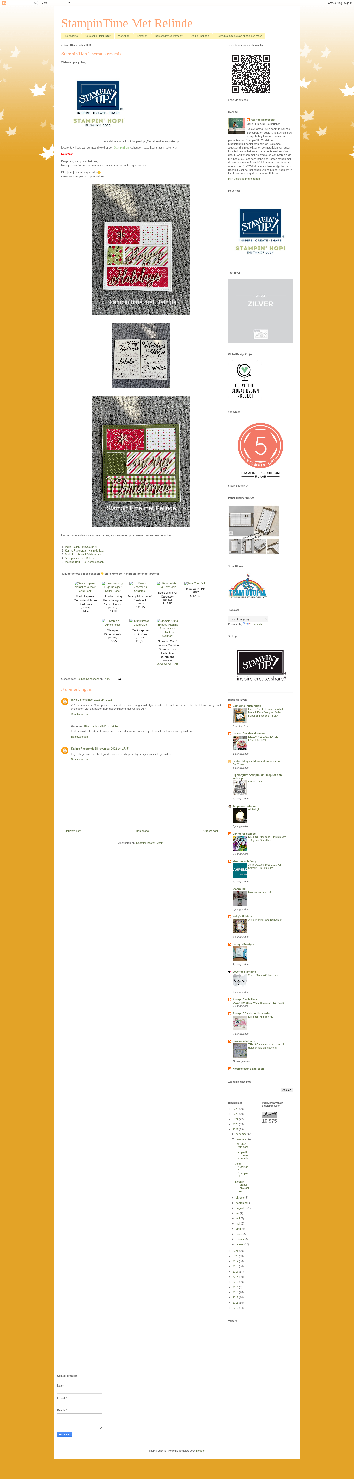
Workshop (123, 36)
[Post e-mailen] (119, 678)
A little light (254, 809)
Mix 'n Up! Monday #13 (261, 1016)
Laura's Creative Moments (249, 733)
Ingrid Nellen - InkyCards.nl (81, 546)
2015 (236, 1281)
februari (240, 1239)
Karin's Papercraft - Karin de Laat (84, 550)
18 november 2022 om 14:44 (101, 726)
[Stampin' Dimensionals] (112, 624)
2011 (236, 1302)
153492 (112, 607)
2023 (236, 1124)
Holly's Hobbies (242, 916)
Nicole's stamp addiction (248, 1068)
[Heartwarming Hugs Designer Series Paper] (112, 590)
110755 (140, 637)
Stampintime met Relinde (80, 558)
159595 (85, 607)
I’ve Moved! (239, 764)
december (242, 1134)
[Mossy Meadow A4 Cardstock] (140, 590)
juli (238, 1213)
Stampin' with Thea (245, 999)
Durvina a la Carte (244, 1041)
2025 (236, 1113)
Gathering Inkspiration (247, 705)
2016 (236, 1276)
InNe (74, 699)
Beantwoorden (79, 714)
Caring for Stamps (244, 833)
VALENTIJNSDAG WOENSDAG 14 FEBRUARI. (259, 1002)
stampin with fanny (245, 861)
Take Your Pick (195, 588)
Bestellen (142, 36)
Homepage (142, 830)
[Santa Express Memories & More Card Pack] (85, 590)
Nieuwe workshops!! (259, 892)
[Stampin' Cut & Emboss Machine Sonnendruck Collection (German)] (167, 635)
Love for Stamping (244, 971)
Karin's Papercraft (82, 748)
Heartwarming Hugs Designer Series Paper (112, 600)
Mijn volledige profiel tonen (244, 178)
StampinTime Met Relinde (127, 23)
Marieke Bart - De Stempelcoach (84, 561)
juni (238, 1218)
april (239, 1228)
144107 (195, 592)
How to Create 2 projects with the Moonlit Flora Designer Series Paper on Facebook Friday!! (266, 712)
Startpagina (71, 36)
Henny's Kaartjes (243, 944)
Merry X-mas (255, 781)
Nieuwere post (72, 830)
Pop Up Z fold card (241, 1145)
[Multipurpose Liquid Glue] (140, 624)
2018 (236, 1266)
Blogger (200, 1450)
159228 (167, 600)
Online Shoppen (200, 36)
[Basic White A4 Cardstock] (167, 587)
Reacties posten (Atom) (150, 842)
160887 (167, 660)
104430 (112, 637)
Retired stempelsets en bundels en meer (239, 36)
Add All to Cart (167, 664)
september (242, 1202)
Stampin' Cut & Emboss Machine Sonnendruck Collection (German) (168, 649)
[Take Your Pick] (195, 583)
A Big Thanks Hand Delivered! (265, 919)
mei (238, 1223)
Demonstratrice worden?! (169, 36)
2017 (236, 1271)
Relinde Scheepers (263, 119)
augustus (241, 1208)
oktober (240, 1197)
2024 (236, 1119)
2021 (236, 1250)
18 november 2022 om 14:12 (95, 699)
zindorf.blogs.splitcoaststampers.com (257, 761)
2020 (236, 1256)
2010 (236, 1307)
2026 (236, 1108)
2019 (236, 1261)
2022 (236, 1129)
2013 (236, 1292)
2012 (236, 1297)
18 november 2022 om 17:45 (112, 748)
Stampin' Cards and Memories (252, 1013)
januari (240, 1244)
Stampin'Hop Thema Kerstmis (241, 1155)
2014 (236, 1287)
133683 (140, 603)
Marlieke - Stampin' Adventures (83, 554)
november (242, 1139)
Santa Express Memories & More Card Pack (85, 600)
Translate (256, 624)
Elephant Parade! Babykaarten (242, 1186)
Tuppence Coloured (245, 806)
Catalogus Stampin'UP (98, 36)
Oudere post (210, 830)
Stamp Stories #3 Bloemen (263, 975)
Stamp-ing (239, 888)
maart (239, 1234)
